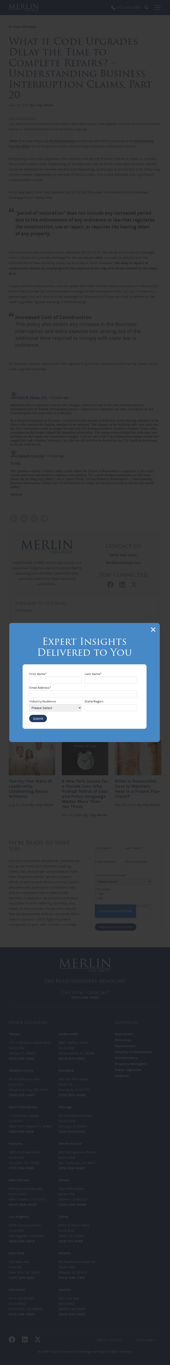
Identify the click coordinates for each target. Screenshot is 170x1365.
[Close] (153, 629)
